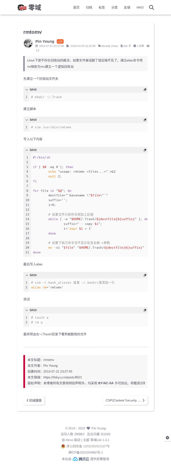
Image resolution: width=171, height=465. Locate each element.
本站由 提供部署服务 (85, 459)
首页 (76, 7)
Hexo (69, 440)
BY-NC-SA (106, 383)
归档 (89, 7)
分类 (114, 7)
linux (115, 46)
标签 (102, 7)
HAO (140, 7)
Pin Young (99, 428)
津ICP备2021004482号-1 (85, 452)
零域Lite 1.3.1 (99, 440)
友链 (127, 7)
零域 (34, 7)
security (106, 46)
